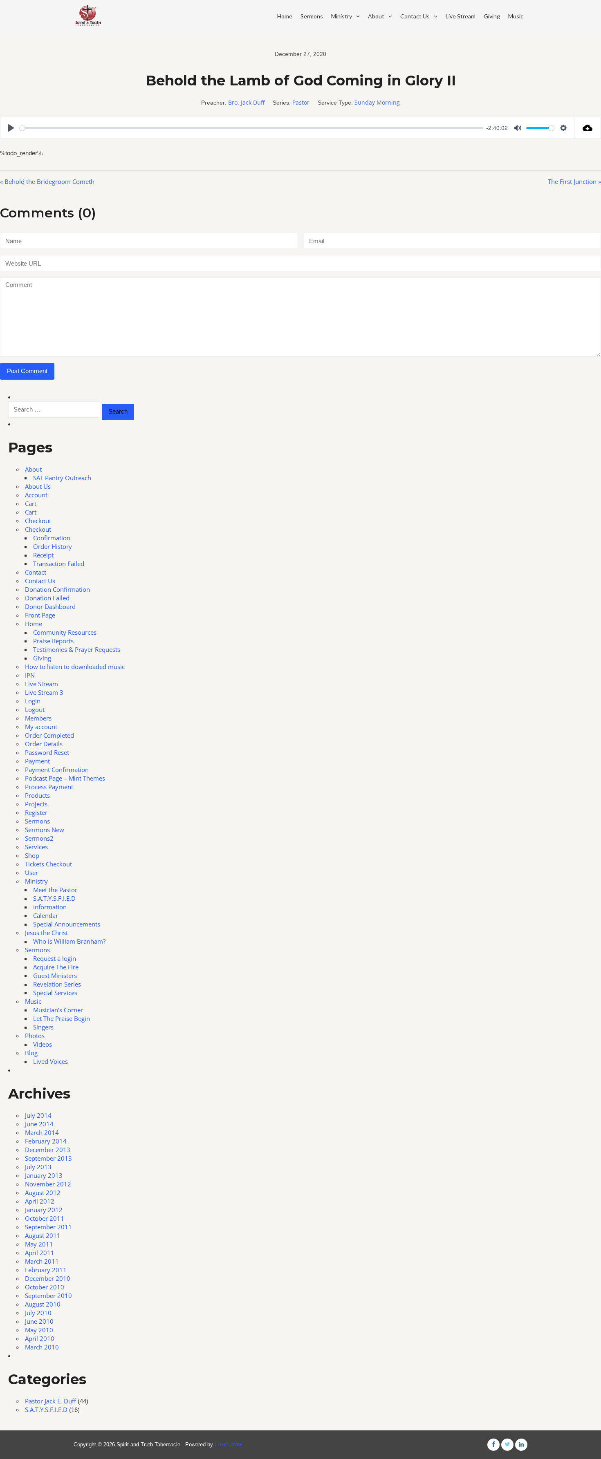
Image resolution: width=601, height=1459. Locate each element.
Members (38, 718)
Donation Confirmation (57, 589)
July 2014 (38, 1115)
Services (36, 847)
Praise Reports (53, 641)
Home (284, 16)
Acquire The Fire (55, 967)
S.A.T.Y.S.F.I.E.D (54, 898)
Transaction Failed (58, 563)
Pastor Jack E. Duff (50, 1401)
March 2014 (42, 1132)
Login (32, 701)
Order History (52, 546)
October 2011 (44, 1218)
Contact (35, 572)
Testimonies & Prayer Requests (76, 649)
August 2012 (43, 1192)
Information (50, 907)
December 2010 (47, 1278)
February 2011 (46, 1270)
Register (36, 812)
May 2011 (39, 1244)
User (31, 872)
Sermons (311, 16)
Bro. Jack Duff (246, 102)
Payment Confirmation (57, 769)
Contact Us (415, 16)
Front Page (40, 615)
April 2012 (39, 1201)
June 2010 (39, 1321)
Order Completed (49, 735)
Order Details (44, 744)
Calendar (45, 915)
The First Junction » (574, 181)
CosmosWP (228, 1444)
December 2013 (47, 1150)
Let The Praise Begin (61, 1018)
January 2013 (44, 1175)
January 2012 (44, 1210)
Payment (37, 761)
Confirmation (51, 538)
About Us (38, 486)
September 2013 (48, 1158)
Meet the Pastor (55, 890)
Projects (36, 804)
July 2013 (38, 1167)
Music (515, 16)
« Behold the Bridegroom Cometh (47, 181)
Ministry (341, 16)
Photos (35, 1036)
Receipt (43, 555)
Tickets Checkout (48, 864)
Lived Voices (50, 1061)
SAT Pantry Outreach (62, 478)
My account (41, 727)
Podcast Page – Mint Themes (65, 778)
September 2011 (48, 1227)
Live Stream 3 (44, 692)
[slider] (251, 128)
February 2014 (46, 1141)
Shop (32, 855)
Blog (31, 1053)
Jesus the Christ (46, 933)
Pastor (300, 102)
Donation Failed (47, 598)
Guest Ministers (55, 975)
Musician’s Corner (58, 1010)
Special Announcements (66, 924)
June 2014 (39, 1124)
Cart (30, 503)
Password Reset (47, 752)
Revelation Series (57, 984)
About (376, 16)
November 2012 (48, 1184)
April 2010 (39, 1338)
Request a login (54, 958)
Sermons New (44, 830)
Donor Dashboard (50, 606)
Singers (43, 1027)
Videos (42, 1044)
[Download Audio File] (587, 128)
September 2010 (48, 1295)
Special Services (55, 993)
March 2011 (42, 1261)
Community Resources (64, 632)
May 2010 (39, 1330)
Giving (492, 16)
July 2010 (38, 1313)
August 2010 (43, 1304)
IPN (30, 675)
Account (36, 495)
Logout (35, 709)
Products (37, 795)
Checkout (38, 521)
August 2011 (43, 1235)
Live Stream (460, 16)
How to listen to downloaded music (75, 666)
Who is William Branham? (69, 941)
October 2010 (44, 1287)
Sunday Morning (377, 102)
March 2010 (42, 1347)
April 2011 (39, 1253)
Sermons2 (39, 838)
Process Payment (49, 787)
